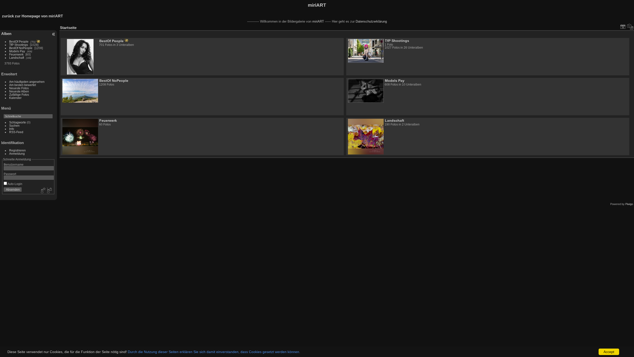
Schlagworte (17, 122)
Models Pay (17, 51)
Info (11, 128)
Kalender (15, 97)
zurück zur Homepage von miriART (32, 16)
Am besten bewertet (22, 85)
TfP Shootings (18, 44)
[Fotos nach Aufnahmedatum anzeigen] (630, 26)
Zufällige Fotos (19, 94)
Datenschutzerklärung (371, 21)
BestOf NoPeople (20, 48)
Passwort (10, 174)
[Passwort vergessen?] (49, 190)
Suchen (14, 125)
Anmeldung (17, 153)
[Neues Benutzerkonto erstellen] (42, 190)
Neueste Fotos (19, 88)
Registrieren (17, 150)
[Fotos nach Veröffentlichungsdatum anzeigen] (623, 26)
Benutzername (14, 164)
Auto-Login (14, 183)
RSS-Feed (16, 132)
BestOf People (18, 41)
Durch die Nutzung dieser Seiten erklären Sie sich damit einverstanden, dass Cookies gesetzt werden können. (214, 352)
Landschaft (16, 57)
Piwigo (629, 204)
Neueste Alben (19, 91)
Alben (6, 33)
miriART (317, 5)
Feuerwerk (16, 54)
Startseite (68, 28)
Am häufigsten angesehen (27, 81)
